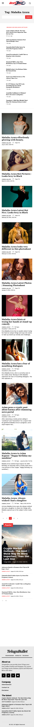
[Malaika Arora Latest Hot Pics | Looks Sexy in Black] (17, 196)
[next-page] (17, 518)
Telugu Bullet (7, 562)
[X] (13, 675)
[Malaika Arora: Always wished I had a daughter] (17, 484)
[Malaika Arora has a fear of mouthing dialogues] (17, 350)
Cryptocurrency (6, 701)
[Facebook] (4, 675)
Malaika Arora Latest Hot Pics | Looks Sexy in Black (15, 211)
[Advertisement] (17, 628)
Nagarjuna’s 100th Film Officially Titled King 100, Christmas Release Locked (16, 101)
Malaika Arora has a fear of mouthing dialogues (16, 364)
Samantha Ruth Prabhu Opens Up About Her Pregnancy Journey (15, 47)
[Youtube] (18, 675)
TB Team (16, 327)
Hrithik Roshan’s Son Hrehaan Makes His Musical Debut (16, 70)
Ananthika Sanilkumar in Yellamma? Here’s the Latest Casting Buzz (16, 93)
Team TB (17, 142)
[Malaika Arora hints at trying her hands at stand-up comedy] (17, 305)
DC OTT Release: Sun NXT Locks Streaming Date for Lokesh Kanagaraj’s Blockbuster (15, 85)
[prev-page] (3, 518)
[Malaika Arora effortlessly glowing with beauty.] (17, 123)
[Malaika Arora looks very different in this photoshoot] (17, 233)
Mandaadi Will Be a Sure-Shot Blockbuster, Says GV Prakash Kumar (16, 62)
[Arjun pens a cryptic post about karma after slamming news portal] (17, 393)
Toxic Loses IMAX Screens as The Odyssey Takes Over (15, 77)
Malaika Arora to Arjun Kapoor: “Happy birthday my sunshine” (16, 455)
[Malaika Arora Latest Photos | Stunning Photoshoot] (17, 269)
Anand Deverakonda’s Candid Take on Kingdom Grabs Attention (17, 55)
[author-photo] (13, 143)
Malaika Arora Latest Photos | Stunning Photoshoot (16, 284)
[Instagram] (8, 675)
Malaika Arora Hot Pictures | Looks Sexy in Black (16, 174)
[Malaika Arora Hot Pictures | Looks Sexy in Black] (17, 160)
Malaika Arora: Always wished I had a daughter (14, 499)
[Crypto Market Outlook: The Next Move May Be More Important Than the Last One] (17, 544)
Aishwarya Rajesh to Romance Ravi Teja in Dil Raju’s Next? (16, 40)
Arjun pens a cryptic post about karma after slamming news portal (17, 409)
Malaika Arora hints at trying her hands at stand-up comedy (17, 321)
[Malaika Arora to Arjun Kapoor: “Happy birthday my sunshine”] (17, 439)
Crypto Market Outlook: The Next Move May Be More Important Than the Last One (16, 32)
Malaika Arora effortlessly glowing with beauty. (15, 138)
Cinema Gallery (6, 143)
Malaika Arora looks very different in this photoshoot (16, 247)
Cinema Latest (6, 327)
